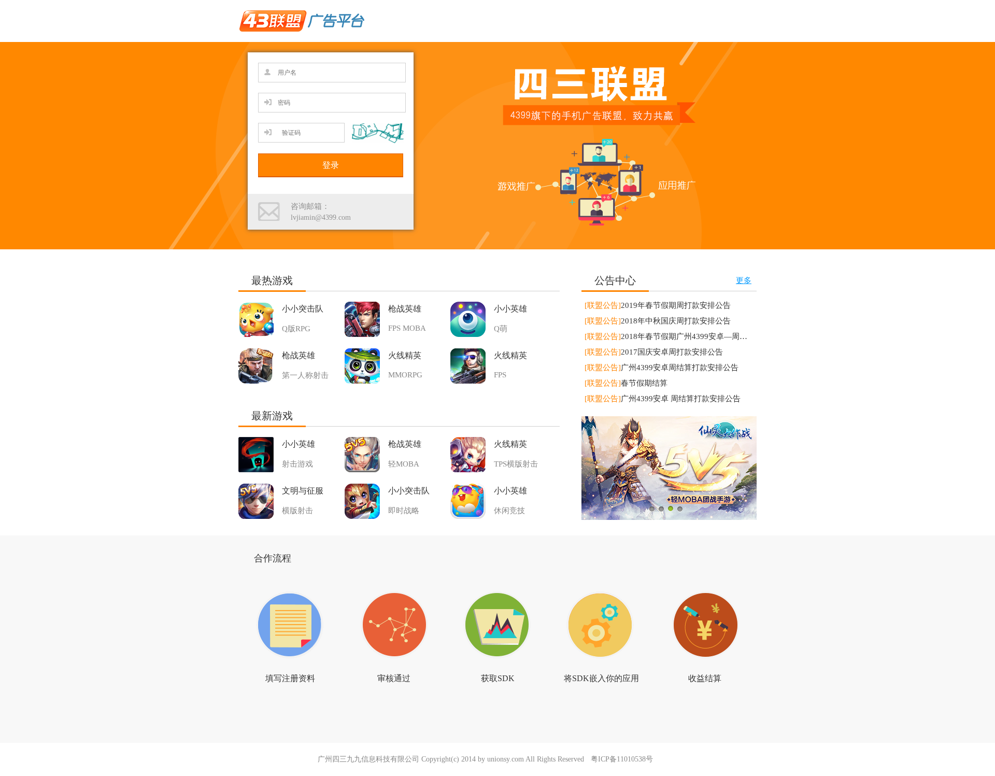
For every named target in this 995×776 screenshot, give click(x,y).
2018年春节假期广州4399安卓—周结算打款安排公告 (693, 336)
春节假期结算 (626, 383)
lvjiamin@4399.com (321, 217)
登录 (330, 165)
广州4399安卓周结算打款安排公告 (661, 367)
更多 (743, 280)
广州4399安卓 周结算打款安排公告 (663, 398)
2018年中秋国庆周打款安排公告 (658, 321)
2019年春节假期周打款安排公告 (658, 305)
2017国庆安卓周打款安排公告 (654, 352)
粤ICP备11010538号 (622, 759)
